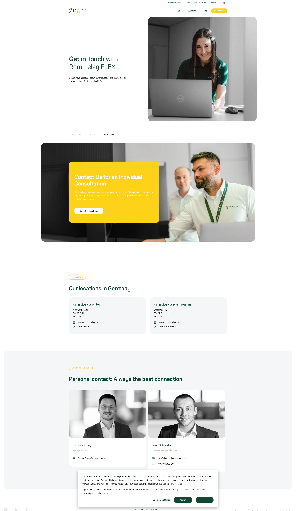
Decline (204, 500)
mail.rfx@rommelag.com (88, 322)
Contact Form (75, 134)
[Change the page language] (224, 3)
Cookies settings (161, 500)
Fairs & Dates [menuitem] (200, 3)
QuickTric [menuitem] (192, 11)
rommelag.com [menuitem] (174, 3)
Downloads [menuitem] (215, 3)
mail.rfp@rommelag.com (169, 322)
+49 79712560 (85, 326)
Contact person (107, 134)
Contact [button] (220, 11)
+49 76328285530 (168, 326)
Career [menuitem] (188, 3)
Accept (183, 500)
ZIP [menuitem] (179, 11)
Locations (90, 134)
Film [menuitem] (205, 11)
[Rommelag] (78, 10)
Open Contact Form (89, 211)
